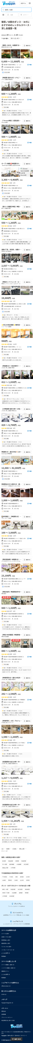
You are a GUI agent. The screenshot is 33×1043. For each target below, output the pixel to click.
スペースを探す (5, 933)
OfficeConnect (5, 986)
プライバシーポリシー (6, 1017)
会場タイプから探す (6, 937)
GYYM (3, 994)
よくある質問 (4, 953)
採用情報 (3, 1014)
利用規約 (3, 956)
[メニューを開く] (30, 3)
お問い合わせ (4, 1008)
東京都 (7, 848)
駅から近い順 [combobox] (15, 38)
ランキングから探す (6, 946)
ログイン (23, 3)
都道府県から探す (5, 943)
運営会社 (3, 1011)
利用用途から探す (5, 940)
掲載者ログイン (5, 971)
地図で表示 (17, 1039)
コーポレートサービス (6, 950)
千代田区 (14, 848)
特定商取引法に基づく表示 (8, 1020)
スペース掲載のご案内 (6, 964)
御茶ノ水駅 (21, 848)
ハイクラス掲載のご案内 (7, 968)
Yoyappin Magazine (6, 1003)
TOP (2, 848)
